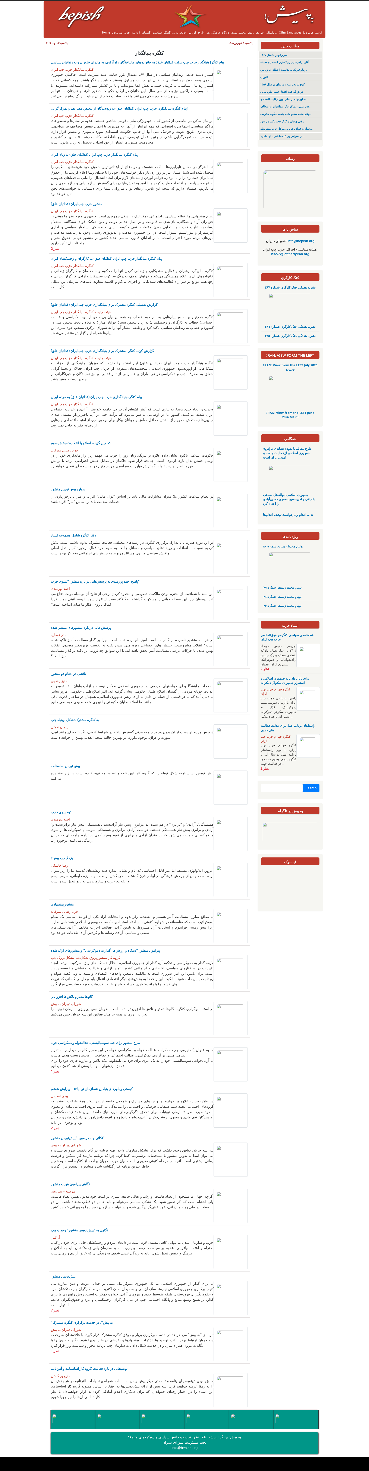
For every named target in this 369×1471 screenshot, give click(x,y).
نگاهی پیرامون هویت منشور (70, 1184)
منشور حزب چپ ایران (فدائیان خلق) (76, 203)
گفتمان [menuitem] (146, 32)
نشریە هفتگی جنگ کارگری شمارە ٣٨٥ (290, 336)
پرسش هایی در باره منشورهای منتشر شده (81, 627)
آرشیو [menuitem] (318, 32)
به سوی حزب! (61, 812)
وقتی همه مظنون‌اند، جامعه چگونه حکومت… (286, 114)
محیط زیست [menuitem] (238, 32)
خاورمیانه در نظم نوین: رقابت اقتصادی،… (284, 99)
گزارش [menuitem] (192, 32)
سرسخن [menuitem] (117, 32)
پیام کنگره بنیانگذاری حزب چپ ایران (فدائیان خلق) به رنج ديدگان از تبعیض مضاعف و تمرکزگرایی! (119, 108)
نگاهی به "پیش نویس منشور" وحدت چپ (79, 1230)
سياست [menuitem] (157, 32)
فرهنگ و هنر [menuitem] (213, 32)
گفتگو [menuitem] (167, 32)
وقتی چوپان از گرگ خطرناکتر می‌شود (282, 121)
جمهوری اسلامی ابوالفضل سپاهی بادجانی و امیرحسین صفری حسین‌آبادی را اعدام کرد (289, 498)
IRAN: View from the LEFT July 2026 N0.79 (290, 367)
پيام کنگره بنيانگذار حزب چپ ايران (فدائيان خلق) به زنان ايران (94, 154)
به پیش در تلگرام (290, 810)
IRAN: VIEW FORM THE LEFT (290, 355)
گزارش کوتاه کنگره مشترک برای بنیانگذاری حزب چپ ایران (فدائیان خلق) (102, 350)
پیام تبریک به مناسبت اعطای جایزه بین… (283, 70)
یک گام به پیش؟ (62, 858)
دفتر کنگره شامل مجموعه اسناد (73, 535)
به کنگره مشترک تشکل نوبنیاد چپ (75, 719)
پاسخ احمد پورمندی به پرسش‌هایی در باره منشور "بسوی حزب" (95, 581)
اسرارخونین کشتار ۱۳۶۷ (274, 55)
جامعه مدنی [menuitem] (179, 32)
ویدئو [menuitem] (251, 32)
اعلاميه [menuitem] (136, 32)
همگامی (290, 438)
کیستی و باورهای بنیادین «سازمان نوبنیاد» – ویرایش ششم (92, 1088)
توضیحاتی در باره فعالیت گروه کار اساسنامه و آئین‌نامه (89, 1368)
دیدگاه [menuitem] (225, 32)
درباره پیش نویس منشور (68, 489)
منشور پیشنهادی (62, 904)
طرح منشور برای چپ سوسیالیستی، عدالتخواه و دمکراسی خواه (95, 1042)
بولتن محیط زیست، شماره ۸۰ (283, 546)
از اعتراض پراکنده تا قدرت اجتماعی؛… (282, 136)
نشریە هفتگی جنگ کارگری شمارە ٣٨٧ (290, 287)
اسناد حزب (290, 625)
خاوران (264, 77)
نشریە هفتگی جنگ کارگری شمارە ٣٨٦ (290, 326)
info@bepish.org (184, 1448)
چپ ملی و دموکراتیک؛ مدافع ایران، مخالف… (285, 106)
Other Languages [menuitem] (290, 32)
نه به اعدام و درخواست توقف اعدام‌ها (288, 514)
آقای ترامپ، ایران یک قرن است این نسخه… (286, 62)
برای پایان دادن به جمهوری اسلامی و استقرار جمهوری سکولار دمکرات (285, 680)
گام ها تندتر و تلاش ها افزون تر (72, 996)
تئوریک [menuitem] (260, 32)
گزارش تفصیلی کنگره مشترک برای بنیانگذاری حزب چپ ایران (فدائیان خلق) (104, 304)
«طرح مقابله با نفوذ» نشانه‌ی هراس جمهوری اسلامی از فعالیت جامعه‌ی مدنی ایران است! (287, 452)
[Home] (184, 7)
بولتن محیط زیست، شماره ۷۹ (282, 587)
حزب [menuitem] (127, 32)
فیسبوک (290, 861)
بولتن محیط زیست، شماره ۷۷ (282, 605)
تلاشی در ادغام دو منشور (68, 673)
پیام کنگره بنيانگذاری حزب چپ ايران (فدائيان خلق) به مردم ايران (96, 396)
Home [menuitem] (106, 32)
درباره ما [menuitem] (308, 32)
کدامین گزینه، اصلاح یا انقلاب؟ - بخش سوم (81, 443)
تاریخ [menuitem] (201, 32)
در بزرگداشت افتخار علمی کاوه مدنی (281, 92)
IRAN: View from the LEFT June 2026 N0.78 (290, 414)
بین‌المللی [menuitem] (271, 32)
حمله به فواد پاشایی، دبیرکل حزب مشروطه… (286, 128)
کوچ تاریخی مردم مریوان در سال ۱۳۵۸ (282, 84)
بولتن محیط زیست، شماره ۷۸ (282, 596)
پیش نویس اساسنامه (65, 765)
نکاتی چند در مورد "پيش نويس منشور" (78, 1137)
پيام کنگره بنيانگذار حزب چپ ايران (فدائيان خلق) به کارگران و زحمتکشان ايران (106, 258)
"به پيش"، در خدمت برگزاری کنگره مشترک (82, 1322)
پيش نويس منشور (63, 1276)
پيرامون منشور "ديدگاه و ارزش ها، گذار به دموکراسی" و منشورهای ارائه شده (105, 950)
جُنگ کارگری (290, 277)
